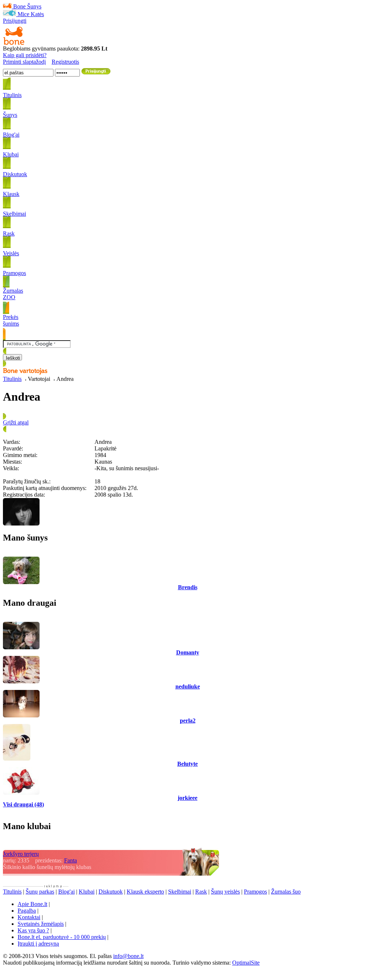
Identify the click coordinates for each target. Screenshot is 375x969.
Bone (19, 6)
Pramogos (255, 891)
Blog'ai (66, 891)
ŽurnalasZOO (13, 293)
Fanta (70, 860)
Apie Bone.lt (32, 904)
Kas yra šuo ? (33, 930)
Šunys (34, 6)
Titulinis (12, 379)
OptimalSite (246, 962)
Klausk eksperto (145, 891)
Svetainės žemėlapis (41, 924)
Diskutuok (111, 891)
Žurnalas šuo (286, 891)
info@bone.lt (128, 956)
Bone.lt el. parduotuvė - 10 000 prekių (62, 937)
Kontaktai (29, 917)
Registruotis (65, 62)
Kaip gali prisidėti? (25, 55)
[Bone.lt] (14, 43)
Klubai (86, 891)
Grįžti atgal (16, 422)
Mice (23, 14)
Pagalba (27, 910)
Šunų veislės (225, 891)
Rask (201, 891)
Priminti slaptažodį (24, 62)
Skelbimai (179, 891)
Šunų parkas (40, 891)
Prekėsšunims (11, 320)
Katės (37, 14)
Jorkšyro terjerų (21, 854)
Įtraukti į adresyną (38, 943)
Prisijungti (14, 21)
